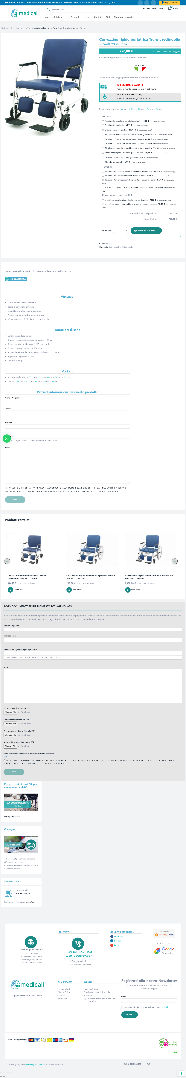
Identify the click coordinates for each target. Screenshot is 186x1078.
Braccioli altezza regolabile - (128, 130)
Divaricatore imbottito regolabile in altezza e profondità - (140, 148)
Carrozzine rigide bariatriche (121, 247)
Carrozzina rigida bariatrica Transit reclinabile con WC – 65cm (27, 577)
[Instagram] (147, 2)
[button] (86, 42)
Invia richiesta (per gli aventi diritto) (134, 98)
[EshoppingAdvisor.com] (164, 937)
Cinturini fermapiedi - (125, 162)
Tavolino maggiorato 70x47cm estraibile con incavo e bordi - (138, 189)
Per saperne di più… (12, 816)
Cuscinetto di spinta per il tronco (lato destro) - (136, 139)
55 (122, 109)
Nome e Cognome (13, 398)
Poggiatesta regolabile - (126, 125)
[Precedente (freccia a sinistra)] (1, 1076)
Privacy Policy (63, 992)
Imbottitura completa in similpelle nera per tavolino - (138, 200)
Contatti (61, 995)
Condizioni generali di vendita (97, 992)
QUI (5, 757)
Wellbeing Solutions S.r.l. (35, 1064)
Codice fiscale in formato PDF (16, 719)
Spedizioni (88, 995)
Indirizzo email (10, 636)
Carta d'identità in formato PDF (17, 708)
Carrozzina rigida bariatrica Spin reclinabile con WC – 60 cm (90, 577)
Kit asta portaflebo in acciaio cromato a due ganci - (138, 134)
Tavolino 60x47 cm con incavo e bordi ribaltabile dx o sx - (140, 171)
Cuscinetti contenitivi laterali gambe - (132, 157)
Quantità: (107, 230)
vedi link (164, 1007)
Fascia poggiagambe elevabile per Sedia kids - (136, 153)
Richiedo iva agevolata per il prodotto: (20, 649)
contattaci (30, 902)
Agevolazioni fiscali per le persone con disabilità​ (99, 999)
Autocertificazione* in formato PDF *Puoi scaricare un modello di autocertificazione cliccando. (90, 753)
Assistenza (62, 998)
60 (130, 109)
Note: (6, 667)
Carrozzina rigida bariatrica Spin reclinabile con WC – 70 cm (149, 577)
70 (148, 109)
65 (139, 109)
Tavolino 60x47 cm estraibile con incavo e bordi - (137, 176)
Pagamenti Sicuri (91, 989)
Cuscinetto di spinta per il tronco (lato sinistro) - (136, 143)
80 (156, 109)
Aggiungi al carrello (148, 230)
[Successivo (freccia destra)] (4, 1076)
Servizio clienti (63, 989)
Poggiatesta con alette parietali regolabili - (134, 121)
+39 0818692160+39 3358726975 (79, 954)
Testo (7, 447)
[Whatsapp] (153, 2)
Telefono (8, 422)
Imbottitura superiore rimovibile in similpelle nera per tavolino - (139, 206)
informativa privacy (33, 488)
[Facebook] (140, 2)
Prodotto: (9, 437)
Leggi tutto (18, 590)
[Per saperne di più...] (21, 810)
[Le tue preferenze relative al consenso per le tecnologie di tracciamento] (181, 1073)
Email (123, 997)
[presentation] (7, 561)
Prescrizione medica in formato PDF (19, 731)
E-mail (7, 408)
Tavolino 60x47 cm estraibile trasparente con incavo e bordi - (138, 181)
